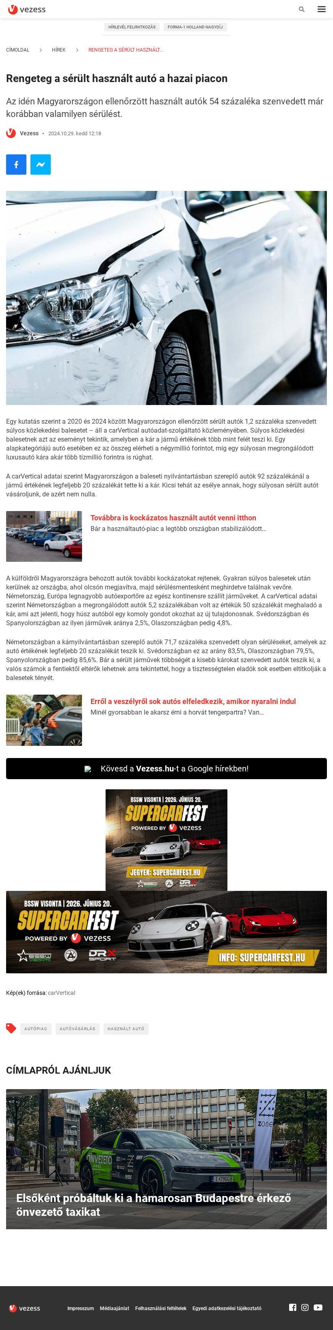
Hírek (59, 50)
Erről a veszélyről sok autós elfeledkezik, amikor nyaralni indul (193, 701)
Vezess (29, 133)
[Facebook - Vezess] (16, 164)
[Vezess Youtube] (317, 1289)
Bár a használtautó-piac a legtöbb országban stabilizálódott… (178, 529)
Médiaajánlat (114, 1308)
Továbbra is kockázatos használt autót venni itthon (173, 517)
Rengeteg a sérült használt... (125, 50)
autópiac (36, 1029)
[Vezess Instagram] (305, 1289)
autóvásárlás (77, 1029)
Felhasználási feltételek (160, 1308)
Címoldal (17, 50)
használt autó (126, 1029)
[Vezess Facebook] (292, 1289)
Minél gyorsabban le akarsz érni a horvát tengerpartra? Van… (177, 712)
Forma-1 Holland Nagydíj (195, 27)
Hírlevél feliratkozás (132, 27)
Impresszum (80, 1308)
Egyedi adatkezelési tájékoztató (227, 1308)
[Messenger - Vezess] (40, 164)
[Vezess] (34, 9)
